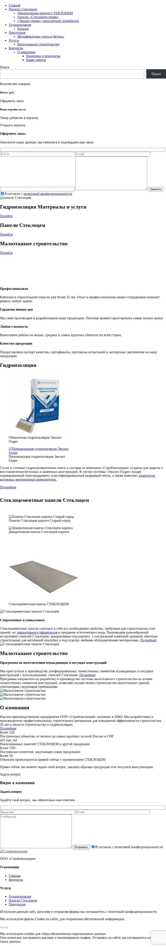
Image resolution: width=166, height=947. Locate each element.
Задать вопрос (10, 774)
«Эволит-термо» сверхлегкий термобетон (48, 21)
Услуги (14, 40)
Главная (14, 5)
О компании (26, 52)
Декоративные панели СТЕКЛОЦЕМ (45, 13)
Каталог (23, 28)
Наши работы (36, 60)
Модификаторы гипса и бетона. (40, 36)
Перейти (6, 216)
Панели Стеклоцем (23, 9)
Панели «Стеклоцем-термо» (38, 17)
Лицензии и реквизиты (43, 56)
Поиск (5, 67)
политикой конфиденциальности (48, 194)
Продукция (17, 32)
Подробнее (8, 487)
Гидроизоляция (20, 25)
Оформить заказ (12, 101)
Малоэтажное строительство (38, 44)
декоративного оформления (37, 632)
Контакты (16, 48)
